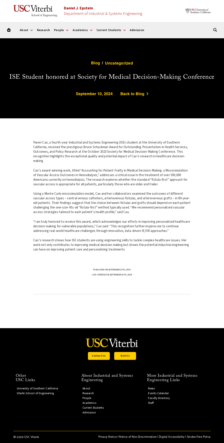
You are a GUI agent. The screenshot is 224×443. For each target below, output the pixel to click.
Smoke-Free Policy (199, 437)
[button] (99, 356)
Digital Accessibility (172, 437)
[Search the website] (215, 30)
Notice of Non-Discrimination (138, 437)
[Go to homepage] (9, 30)
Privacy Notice (107, 437)
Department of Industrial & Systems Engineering (103, 10)
